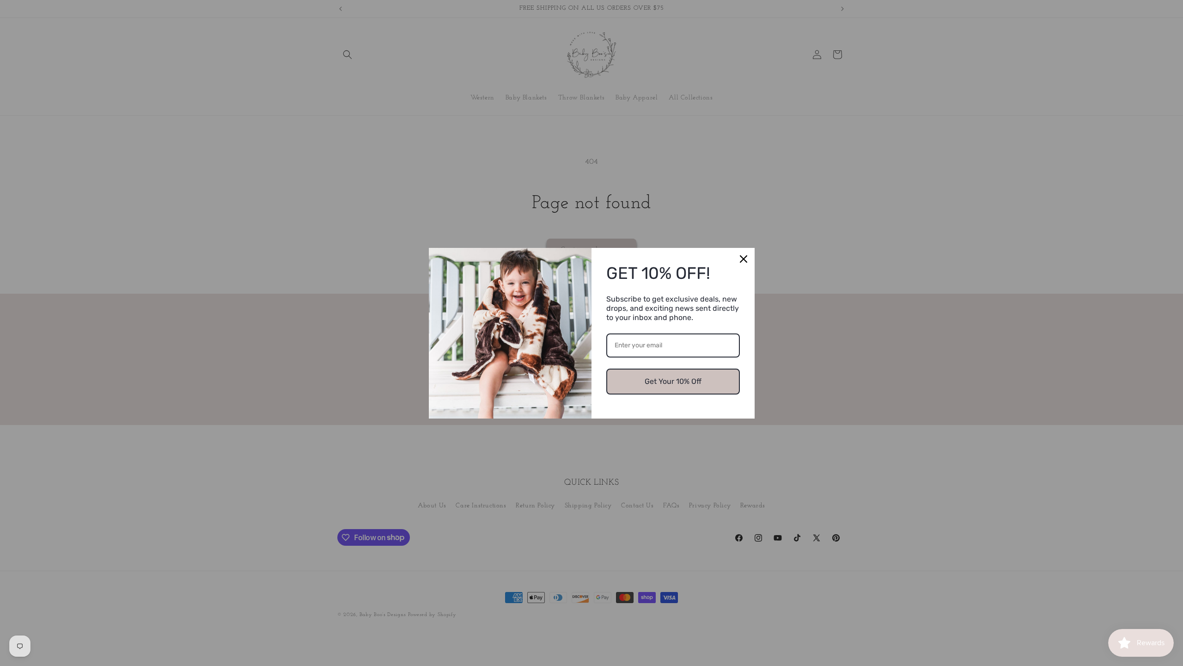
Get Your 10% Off (673, 381)
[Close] (743, 259)
